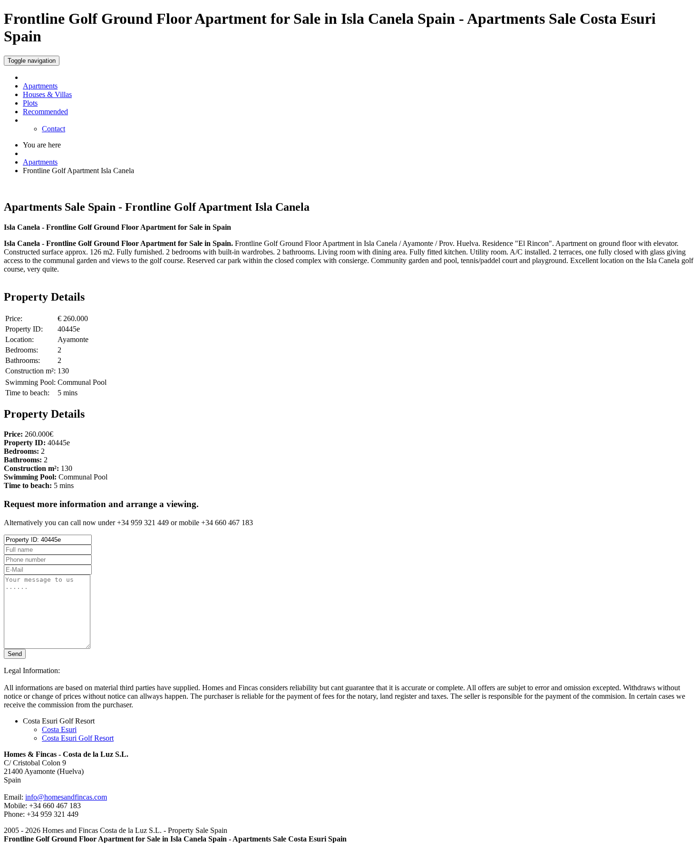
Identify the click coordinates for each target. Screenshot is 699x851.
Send (15, 653)
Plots (30, 103)
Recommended (45, 112)
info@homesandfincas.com (66, 797)
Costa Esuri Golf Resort (78, 738)
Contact (53, 129)
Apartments (40, 86)
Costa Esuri (59, 729)
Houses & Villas (47, 94)
